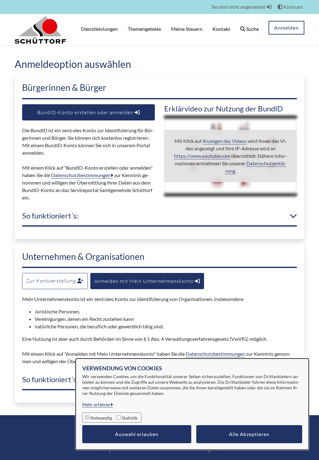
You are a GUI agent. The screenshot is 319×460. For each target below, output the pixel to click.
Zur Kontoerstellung (51, 281)
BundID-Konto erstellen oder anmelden (86, 112)
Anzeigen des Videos (224, 141)
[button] (249, 29)
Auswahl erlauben (137, 434)
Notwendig (101, 417)
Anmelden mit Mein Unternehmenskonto (144, 281)
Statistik (129, 417)
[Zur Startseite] (40, 29)
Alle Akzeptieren (249, 434)
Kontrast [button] (293, 7)
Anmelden (286, 28)
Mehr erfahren (96, 404)
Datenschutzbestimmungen (81, 175)
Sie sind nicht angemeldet (238, 7)
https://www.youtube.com (202, 156)
